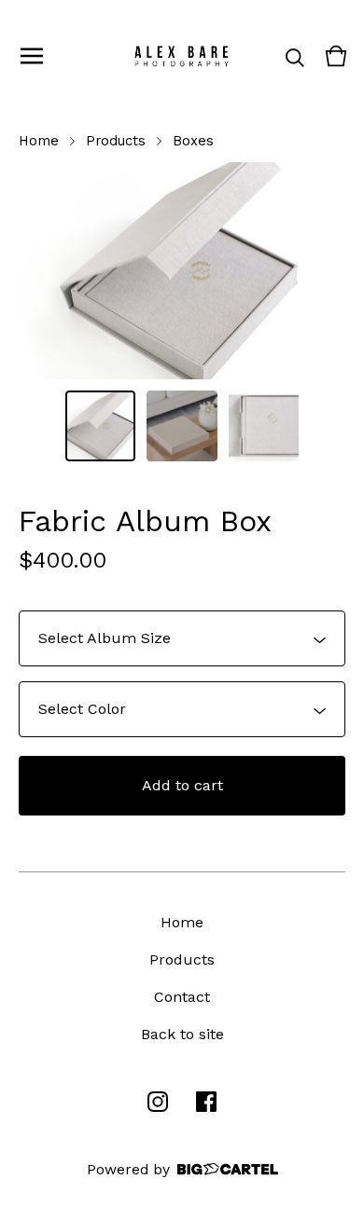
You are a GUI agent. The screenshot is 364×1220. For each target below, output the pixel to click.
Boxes (193, 140)
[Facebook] (206, 1101)
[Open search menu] (295, 56)
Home (39, 140)
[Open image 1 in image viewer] (182, 270)
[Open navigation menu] (32, 56)
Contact (182, 997)
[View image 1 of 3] (100, 426)
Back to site (182, 1034)
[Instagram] (158, 1101)
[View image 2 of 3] (182, 426)
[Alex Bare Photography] (181, 56)
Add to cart (182, 785)
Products (116, 140)
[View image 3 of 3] (264, 426)
